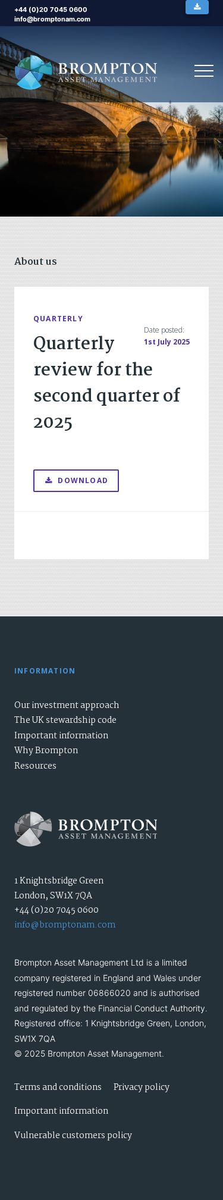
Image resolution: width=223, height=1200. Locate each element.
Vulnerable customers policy (73, 1136)
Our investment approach (67, 705)
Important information (61, 736)
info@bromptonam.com (64, 925)
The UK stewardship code (65, 720)
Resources (35, 766)
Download (83, 480)
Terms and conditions (58, 1087)
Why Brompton (46, 751)
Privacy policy (141, 1087)
